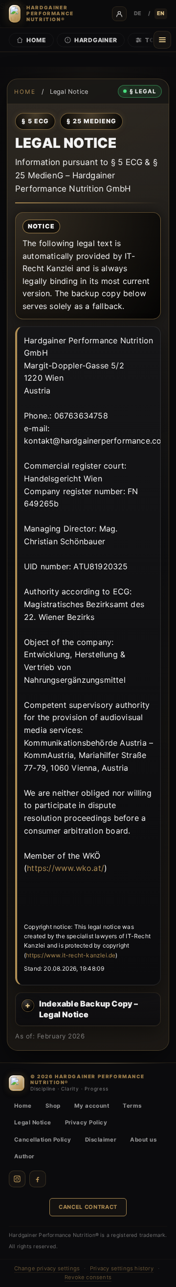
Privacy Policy (86, 1122)
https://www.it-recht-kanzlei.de (70, 955)
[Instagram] (17, 1179)
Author (24, 1156)
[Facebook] (37, 1179)
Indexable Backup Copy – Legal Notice (88, 1009)
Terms (132, 1105)
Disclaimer (101, 1139)
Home (36, 40)
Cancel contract (88, 1206)
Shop (53, 1105)
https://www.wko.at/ (65, 868)
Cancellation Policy (42, 1139)
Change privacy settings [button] (47, 1268)
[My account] (119, 13)
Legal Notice (32, 1122)
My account (92, 1105)
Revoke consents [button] (88, 1277)
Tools (156, 40)
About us (143, 1139)
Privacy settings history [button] (122, 1268)
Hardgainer (95, 40)
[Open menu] (162, 40)
